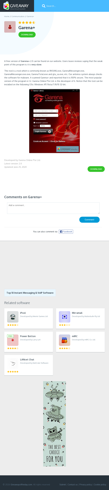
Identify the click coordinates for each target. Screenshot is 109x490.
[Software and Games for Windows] (16, 5)
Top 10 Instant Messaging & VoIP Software (30, 292)
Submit (62, 484)
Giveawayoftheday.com (21, 484)
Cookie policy (100, 484)
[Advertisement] (54, 49)
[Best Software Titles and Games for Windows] (54, 265)
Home (6, 16)
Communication (18, 16)
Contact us (73, 484)
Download (96, 169)
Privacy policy (85, 484)
